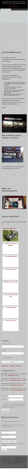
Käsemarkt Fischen (13, 375)
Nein (12, 6)
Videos (2, 15)
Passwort (4, 350)
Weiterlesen (16, 6)
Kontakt (7, 15)
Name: (5, 430)
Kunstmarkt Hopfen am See (18, 380)
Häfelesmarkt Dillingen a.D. (18, 390)
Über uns (10, 12)
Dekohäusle (3, 12)
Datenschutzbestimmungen (14, 18)
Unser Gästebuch (14, 15)
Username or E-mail (7, 343)
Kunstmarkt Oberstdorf (16, 385)
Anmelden (3, 21)
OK (9, 6)
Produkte (16, 12)
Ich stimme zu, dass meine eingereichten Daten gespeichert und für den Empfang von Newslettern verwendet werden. (13, 405)
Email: (5, 434)
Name (3, 396)
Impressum (3, 18)
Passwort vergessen (15, 365)
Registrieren (5, 365)
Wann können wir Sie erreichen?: (8, 439)
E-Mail (3, 399)
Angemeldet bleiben (8, 357)
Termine (21, 12)
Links (21, 15)
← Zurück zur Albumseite (9, 228)
